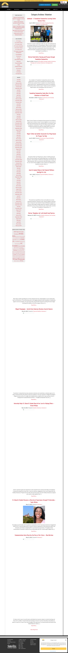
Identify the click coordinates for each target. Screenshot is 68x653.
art (18, 234)
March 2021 (18, 156)
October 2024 (18, 102)
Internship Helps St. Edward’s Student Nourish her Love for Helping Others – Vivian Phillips (34, 404)
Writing (21, 260)
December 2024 (18, 100)
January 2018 (18, 190)
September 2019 (18, 177)
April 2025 (19, 95)
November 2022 (18, 124)
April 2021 (19, 154)
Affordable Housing (19, 59)
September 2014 (18, 217)
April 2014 (19, 222)
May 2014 (19, 220)
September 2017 (18, 194)
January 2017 (18, 201)
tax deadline (19, 257)
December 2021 (18, 144)
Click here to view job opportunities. (34, 0)
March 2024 (18, 107)
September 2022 (18, 128)
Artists (21, 234)
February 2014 (19, 225)
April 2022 (19, 137)
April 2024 (19, 105)
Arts (13, 236)
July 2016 (19, 206)
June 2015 (19, 211)
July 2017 (19, 196)
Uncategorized (19, 73)
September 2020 (18, 164)
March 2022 (18, 138)
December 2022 (18, 123)
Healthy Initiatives (18, 66)
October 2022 (18, 126)
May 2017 (19, 197)
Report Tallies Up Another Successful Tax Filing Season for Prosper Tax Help (41, 135)
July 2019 (19, 178)
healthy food (17, 251)
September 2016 (18, 204)
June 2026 (19, 81)
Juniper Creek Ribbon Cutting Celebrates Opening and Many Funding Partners (19, 27)
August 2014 (18, 218)
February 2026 (19, 83)
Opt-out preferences (53, 651)
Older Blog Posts (34, 629)
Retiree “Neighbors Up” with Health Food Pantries (41, 213)
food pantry (22, 247)
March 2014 (18, 223)
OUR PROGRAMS (33, 639)
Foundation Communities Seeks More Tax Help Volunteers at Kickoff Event (41, 94)
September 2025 (18, 88)
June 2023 (19, 116)
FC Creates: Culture (19, 47)
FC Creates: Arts (18, 49)
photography (20, 254)
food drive (15, 247)
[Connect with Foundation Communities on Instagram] (59, 4)
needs (17, 254)
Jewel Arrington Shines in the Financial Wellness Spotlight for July (41, 171)
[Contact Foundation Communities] (66, 4)
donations (19, 243)
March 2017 (18, 199)
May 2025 (19, 93)
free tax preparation (19, 250)
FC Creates (18, 41)
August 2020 (18, 166)
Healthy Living (21, 251)
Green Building (19, 54)
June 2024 (19, 104)
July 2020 (19, 168)
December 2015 (18, 208)
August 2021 (18, 149)
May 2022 (19, 135)
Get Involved (18, 68)
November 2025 (18, 84)
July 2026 (19, 79)
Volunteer (19, 70)
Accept (53, 648)
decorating (16, 243)
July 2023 (19, 114)
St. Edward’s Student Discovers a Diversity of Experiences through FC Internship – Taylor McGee (34, 501)
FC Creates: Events (18, 42)
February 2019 (19, 187)
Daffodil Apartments (22, 241)
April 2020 (19, 173)
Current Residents (45, 4)
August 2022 (18, 130)
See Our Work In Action (11, 642)
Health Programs (33, 644)
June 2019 (19, 180)
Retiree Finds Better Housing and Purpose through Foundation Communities (41, 58)
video (23, 257)
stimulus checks (15, 257)
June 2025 (19, 91)
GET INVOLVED (10, 639)
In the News (18, 71)
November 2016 (18, 203)
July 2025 (19, 90)
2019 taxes (16, 231)
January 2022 (18, 142)
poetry (23, 254)
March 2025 (18, 97)
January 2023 (18, 121)
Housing (18, 58)
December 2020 (18, 159)
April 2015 (19, 213)
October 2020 (18, 163)
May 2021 (19, 152)
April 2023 (19, 117)
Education (19, 61)
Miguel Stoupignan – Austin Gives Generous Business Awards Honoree (34, 309)
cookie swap (18, 239)
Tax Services (18, 56)
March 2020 (18, 175)
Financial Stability (18, 63)
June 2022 (19, 133)
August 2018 (18, 189)
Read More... (41, 53)
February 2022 (19, 140)
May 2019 (19, 182)
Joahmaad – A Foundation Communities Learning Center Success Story (41, 19)
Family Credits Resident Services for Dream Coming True (18, 23)
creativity (17, 241)
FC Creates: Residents (18, 46)
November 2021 (18, 145)
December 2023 (18, 111)
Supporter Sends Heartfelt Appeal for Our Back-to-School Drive (19, 19)
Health (18, 64)
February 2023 (19, 119)
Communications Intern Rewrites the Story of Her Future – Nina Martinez (34, 535)
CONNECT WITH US (22, 639)
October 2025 (18, 86)
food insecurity (18, 247)
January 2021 (18, 157)
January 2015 (18, 215)
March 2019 (18, 185)
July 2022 (19, 131)
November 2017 (18, 192)
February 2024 (19, 109)
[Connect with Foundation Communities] (64, 4)
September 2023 (18, 112)
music (15, 254)
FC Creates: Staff (18, 44)
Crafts (15, 241)
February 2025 (19, 98)
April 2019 (19, 184)
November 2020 (18, 161)
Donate (55, 4)
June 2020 (19, 170)
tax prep (22, 257)
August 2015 (18, 210)
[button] (65, 640)
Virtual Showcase (19, 259)
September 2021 (18, 147)
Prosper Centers (33, 643)
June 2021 (19, 151)
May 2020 (19, 171)
